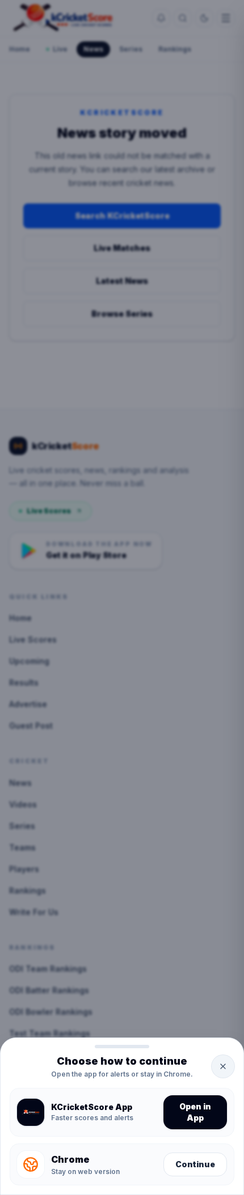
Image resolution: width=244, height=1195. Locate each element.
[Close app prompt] (223, 1066)
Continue (195, 1164)
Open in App (195, 1112)
